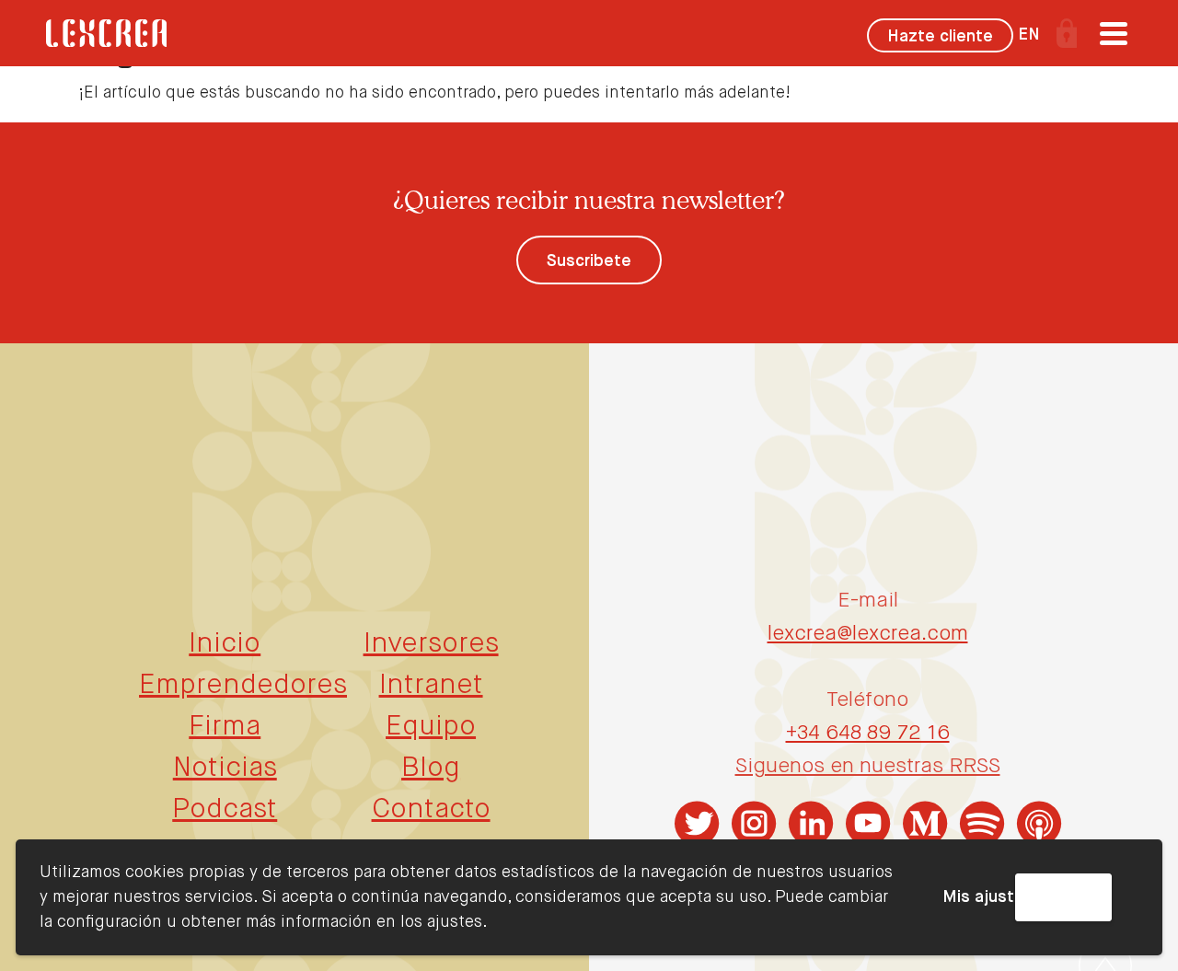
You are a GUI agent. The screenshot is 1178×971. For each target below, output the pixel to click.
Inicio (224, 644)
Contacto (431, 810)
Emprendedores (243, 685)
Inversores (431, 644)
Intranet (431, 685)
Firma (224, 727)
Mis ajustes (988, 897)
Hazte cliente (940, 37)
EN (1029, 35)
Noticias (225, 768)
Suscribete (589, 261)
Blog (430, 768)
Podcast (224, 810)
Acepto (1062, 897)
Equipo (431, 727)
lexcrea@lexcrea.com (868, 634)
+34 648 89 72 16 (868, 733)
